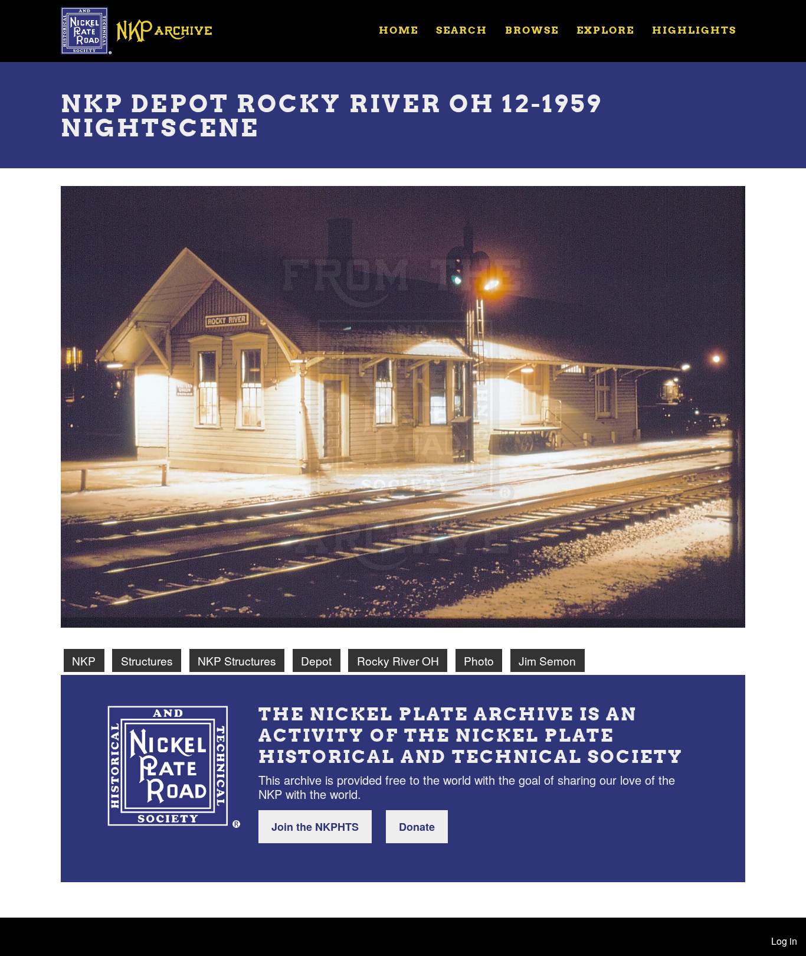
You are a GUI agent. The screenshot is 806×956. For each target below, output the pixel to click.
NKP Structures (237, 660)
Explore (605, 30)
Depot (316, 660)
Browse (532, 30)
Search (461, 30)
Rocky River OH (398, 660)
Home (398, 30)
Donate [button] (417, 826)
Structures (147, 660)
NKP (84, 660)
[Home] (144, 29)
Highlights (694, 30)
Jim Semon (547, 660)
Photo (479, 660)
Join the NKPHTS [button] (315, 826)
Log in (784, 941)
